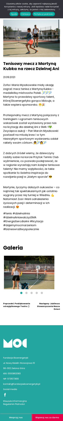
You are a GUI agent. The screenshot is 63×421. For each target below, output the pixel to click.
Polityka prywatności (43, 14)
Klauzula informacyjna (15, 401)
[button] (21, 293)
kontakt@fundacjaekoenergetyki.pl (21, 384)
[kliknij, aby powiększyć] (29, 272)
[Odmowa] (59, 9)
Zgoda (14, 14)
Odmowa (25, 14)
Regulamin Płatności (14, 404)
